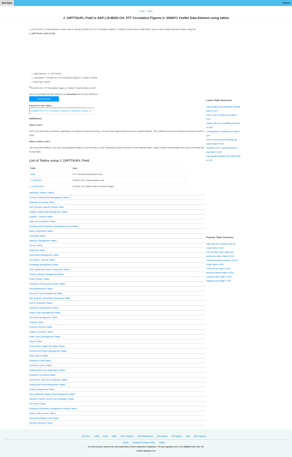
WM (188, 436)
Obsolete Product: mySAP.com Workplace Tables (51, 399)
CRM (96, 436)
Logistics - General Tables (41, 217)
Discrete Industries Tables (41, 423)
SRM (114, 436)
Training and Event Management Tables (47, 384)
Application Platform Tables (41, 193)
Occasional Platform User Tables (44, 418)
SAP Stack (7, 3)
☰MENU (286, 3)
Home (125, 442)
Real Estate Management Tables (44, 255)
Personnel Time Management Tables (46, 293)
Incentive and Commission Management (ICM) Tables (53, 226)
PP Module (177, 436)
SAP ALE (86, 436)
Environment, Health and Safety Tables (47, 346)
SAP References (145, 436)
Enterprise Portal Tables (40, 360)
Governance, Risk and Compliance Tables (48, 380)
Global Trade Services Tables (42, 413)
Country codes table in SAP (218, 277)
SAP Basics (162, 436)
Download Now (44, 99)
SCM (105, 436)
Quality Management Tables (42, 389)
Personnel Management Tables (43, 317)
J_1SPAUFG (36, 180)
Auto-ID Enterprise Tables (41, 303)
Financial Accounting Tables (42, 202)
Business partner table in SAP (220, 273)
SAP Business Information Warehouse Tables (49, 298)
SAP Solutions (127, 436)
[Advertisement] (97, 54)
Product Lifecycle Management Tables (46, 274)
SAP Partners (200, 436)
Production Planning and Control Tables (47, 284)
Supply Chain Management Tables (44, 312)
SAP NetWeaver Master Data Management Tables (52, 394)
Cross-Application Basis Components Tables (49, 269)
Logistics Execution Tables (41, 332)
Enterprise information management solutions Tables (53, 408)
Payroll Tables (35, 341)
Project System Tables (39, 279)
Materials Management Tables (43, 241)
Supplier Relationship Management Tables (48, 212)
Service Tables (36, 245)
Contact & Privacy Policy (144, 442)
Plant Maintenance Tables (41, 288)
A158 (32, 174)
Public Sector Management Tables (44, 336)
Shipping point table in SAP (218, 281)
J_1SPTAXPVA (37, 186)
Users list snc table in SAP (218, 268)
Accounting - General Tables (42, 260)
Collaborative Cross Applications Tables (47, 370)
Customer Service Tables (40, 365)
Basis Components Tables (41, 231)
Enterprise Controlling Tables (42, 375)
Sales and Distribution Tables (42, 221)
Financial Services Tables (40, 327)
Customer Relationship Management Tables (49, 197)
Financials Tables (37, 250)
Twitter (162, 442)
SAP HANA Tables (37, 404)
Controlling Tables (37, 236)
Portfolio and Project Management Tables (48, 351)
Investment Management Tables (43, 308)
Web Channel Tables (38, 356)
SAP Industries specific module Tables (46, 207)
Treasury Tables (36, 322)
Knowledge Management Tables (43, 265)
